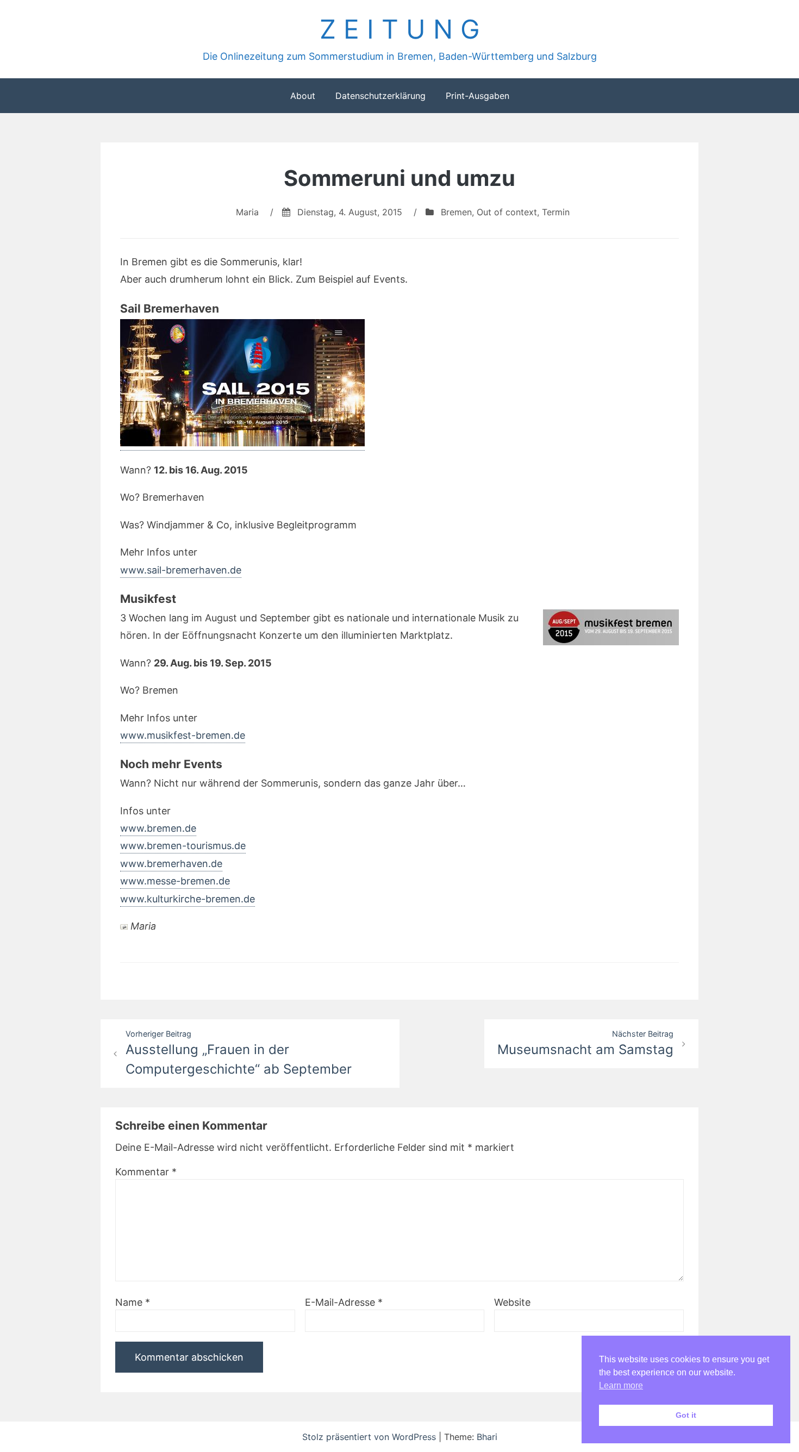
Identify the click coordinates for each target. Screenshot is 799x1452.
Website (512, 1302)
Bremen (456, 212)
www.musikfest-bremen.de (182, 735)
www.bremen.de (158, 828)
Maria (247, 212)
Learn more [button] (621, 1385)
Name (132, 1302)
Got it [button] (686, 1415)
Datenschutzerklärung (380, 95)
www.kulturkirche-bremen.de (187, 899)
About (302, 95)
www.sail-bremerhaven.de (180, 570)
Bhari (487, 1436)
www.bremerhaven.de (171, 863)
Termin (556, 212)
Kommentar (146, 1171)
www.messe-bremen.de (175, 881)
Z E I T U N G (400, 29)
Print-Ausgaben (477, 95)
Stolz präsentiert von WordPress (370, 1436)
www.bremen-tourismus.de (183, 845)
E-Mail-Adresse (344, 1302)
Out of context (507, 212)
